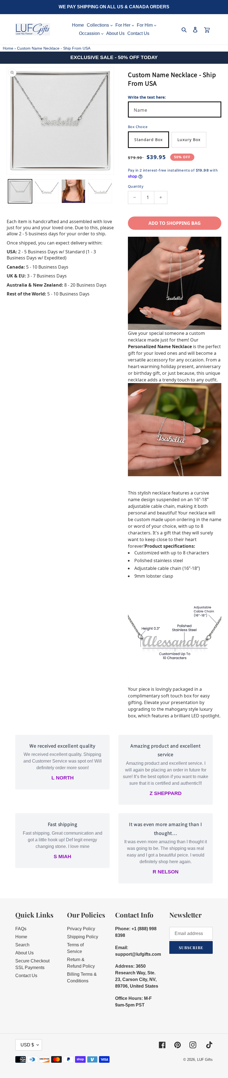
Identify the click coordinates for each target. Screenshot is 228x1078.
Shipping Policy (82, 936)
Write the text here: (147, 97)
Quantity (135, 186)
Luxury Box (188, 139)
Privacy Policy (81, 928)
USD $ (27, 1045)
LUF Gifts (205, 1059)
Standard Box (148, 139)
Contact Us (26, 975)
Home (8, 48)
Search (22, 944)
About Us (24, 952)
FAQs (20, 928)
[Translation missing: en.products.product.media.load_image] (20, 191)
